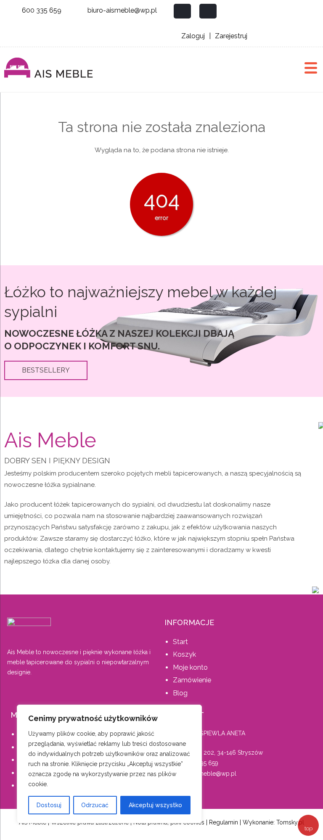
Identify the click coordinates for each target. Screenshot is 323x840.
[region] (109, 764)
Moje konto (190, 667)
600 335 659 (41, 10)
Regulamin (223, 822)
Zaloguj (193, 36)
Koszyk (184, 654)
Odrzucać (95, 805)
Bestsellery (46, 370)
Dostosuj (49, 805)
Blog (180, 693)
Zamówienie (192, 680)
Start (180, 642)
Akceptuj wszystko (155, 805)
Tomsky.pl (290, 822)
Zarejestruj (231, 36)
